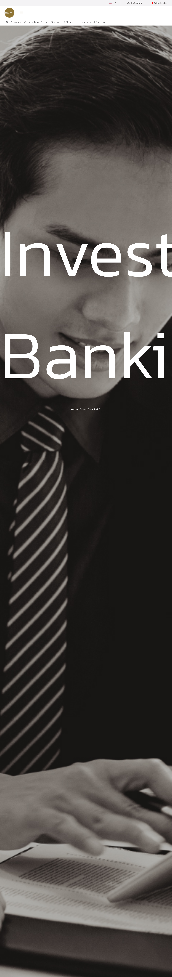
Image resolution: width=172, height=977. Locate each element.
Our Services (13, 22)
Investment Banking (93, 22)
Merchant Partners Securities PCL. (49, 22)
